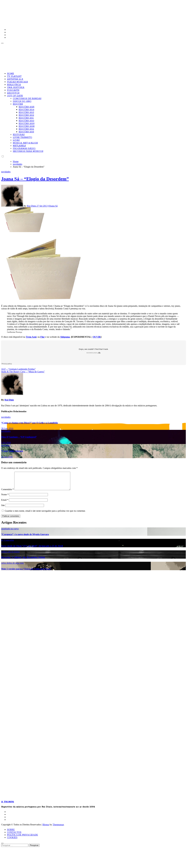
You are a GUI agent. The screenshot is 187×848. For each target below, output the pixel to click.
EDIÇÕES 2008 (26, 126)
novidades (6, 171)
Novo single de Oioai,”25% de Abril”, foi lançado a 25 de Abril (32, 546)
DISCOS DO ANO (22, 101)
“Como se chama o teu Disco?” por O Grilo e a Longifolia (29, 423)
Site (3, 505)
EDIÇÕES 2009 (26, 123)
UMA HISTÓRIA (15, 87)
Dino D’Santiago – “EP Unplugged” (19, 437)
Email (4, 500)
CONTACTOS (14, 832)
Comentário (7, 489)
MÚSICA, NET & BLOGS (25, 143)
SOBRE (11, 829)
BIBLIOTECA (14, 84)
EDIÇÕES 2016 (26, 129)
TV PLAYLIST (14, 76)
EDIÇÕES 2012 (26, 115)
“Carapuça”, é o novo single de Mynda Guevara (25, 534)
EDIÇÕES (18, 104)
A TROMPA (42, 11)
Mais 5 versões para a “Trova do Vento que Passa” (26, 569)
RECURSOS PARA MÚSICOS (28, 151)
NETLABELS (19, 145)
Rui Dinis (32, 206)
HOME (10, 73)
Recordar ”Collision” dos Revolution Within (23, 557)
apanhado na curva (10, 528)
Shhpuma (65, 337)
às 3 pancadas (7, 540)
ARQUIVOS (13, 93)
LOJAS (16, 140)
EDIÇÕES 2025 (26, 107)
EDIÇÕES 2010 (26, 120)
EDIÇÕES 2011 (26, 118)
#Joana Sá (53, 206)
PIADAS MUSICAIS (17, 82)
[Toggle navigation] (2, 43)
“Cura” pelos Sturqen (12, 451)
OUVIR (97, 337)
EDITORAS (19, 134)
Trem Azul (31, 337)
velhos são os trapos (10, 551)
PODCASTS (13, 90)
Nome (5, 494)
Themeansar (58, 824)
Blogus (46, 824)
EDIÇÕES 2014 (26, 109)
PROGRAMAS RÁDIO (24, 148)
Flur (42, 337)
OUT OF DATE (15, 95)
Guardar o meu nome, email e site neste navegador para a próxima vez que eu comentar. (45, 511)
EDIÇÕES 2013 (26, 112)
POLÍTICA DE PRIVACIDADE (22, 835)
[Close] (2, 843)
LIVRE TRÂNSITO (22, 137)
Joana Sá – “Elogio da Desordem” (35, 178)
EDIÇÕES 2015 (26, 132)
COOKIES (12, 837)
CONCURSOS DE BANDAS (27, 98)
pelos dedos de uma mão (12, 563)
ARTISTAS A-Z (15, 79)
